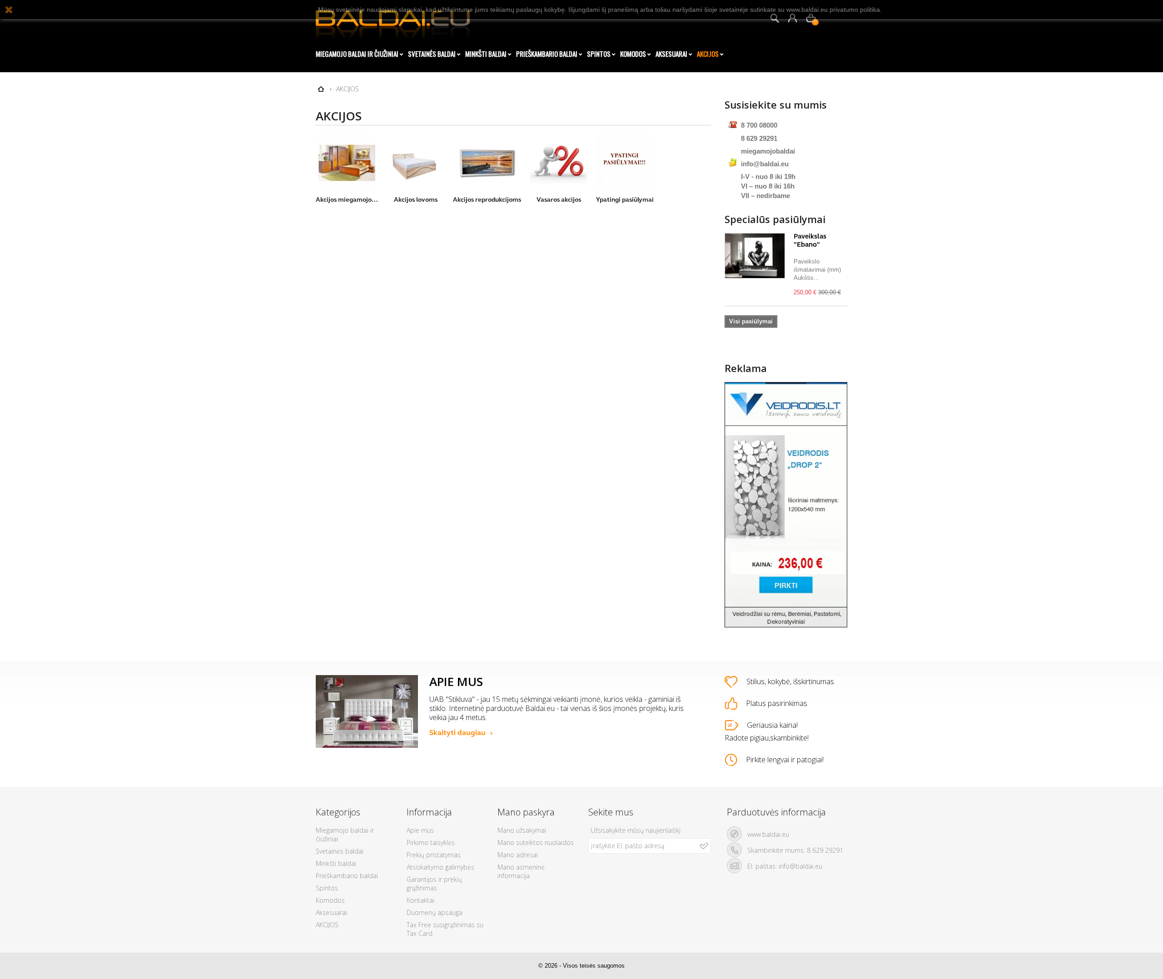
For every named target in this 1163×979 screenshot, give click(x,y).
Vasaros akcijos (559, 200)
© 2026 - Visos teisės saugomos (581, 965)
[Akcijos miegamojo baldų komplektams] (347, 162)
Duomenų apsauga (434, 912)
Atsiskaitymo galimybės (440, 867)
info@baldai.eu (765, 164)
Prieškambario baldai (546, 54)
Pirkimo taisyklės (431, 842)
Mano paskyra (526, 812)
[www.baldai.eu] (400, 20)
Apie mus (420, 830)
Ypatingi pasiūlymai (625, 200)
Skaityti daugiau (457, 732)
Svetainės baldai (432, 54)
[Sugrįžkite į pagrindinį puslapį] (320, 89)
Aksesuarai (671, 54)
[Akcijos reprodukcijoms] (487, 162)
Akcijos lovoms (415, 200)
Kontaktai (420, 900)
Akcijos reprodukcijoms (487, 200)
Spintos (599, 54)
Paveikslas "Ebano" (810, 240)
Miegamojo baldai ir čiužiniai (357, 54)
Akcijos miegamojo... (347, 200)
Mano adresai (517, 854)
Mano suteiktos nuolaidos (535, 842)
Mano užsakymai (521, 830)
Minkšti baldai (486, 54)
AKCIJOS (708, 54)
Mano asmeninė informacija (521, 871)
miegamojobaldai (768, 151)
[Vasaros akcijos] (558, 162)
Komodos (633, 54)
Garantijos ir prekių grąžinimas (434, 883)
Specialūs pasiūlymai (775, 219)
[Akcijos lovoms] (415, 162)
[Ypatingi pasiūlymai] (625, 162)
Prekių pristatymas (434, 854)
